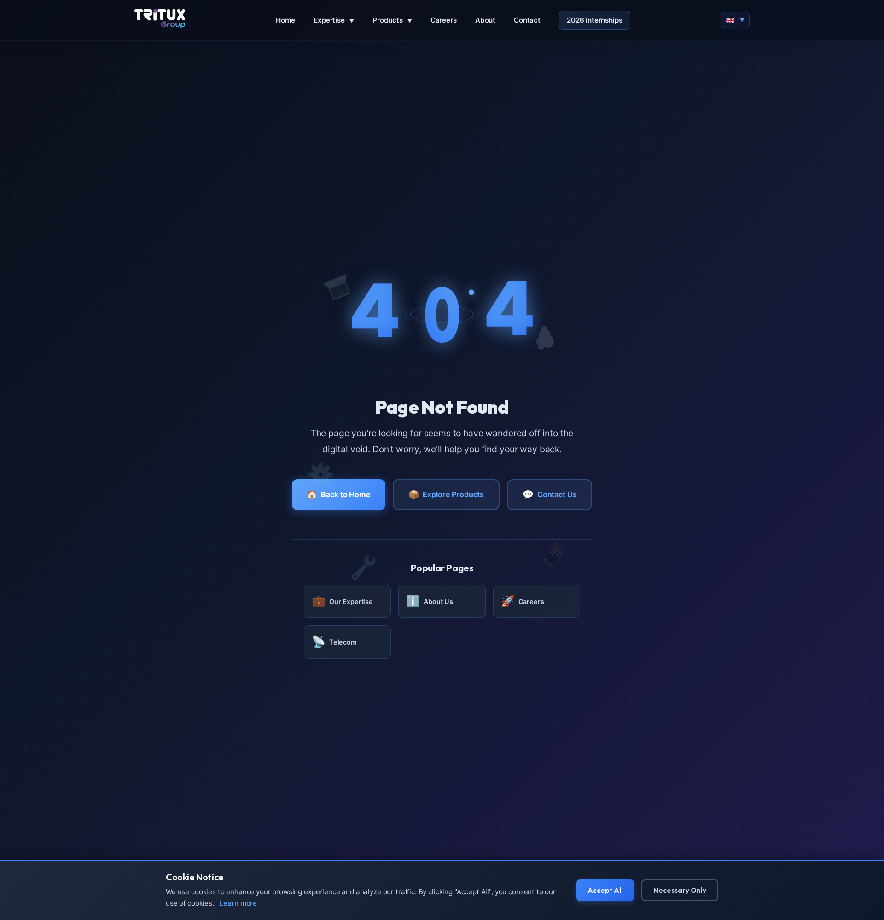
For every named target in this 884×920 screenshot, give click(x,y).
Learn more (238, 903)
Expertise (334, 20)
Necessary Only (679, 890)
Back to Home (339, 494)
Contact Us (549, 494)
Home (285, 20)
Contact (527, 20)
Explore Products (446, 494)
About (485, 20)
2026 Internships (594, 20)
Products (392, 20)
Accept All (605, 890)
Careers (443, 20)
